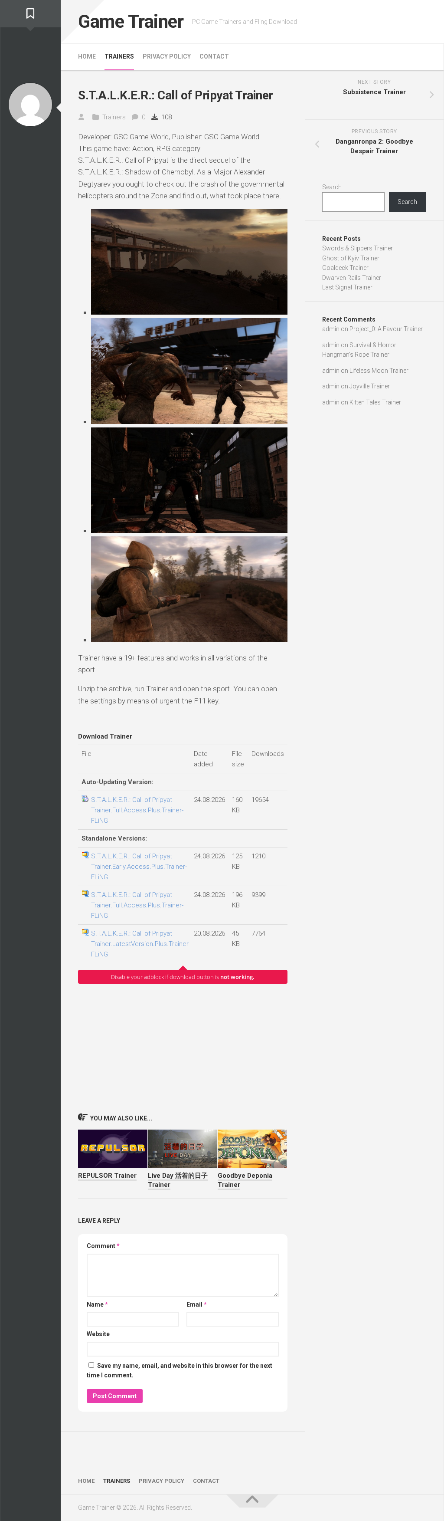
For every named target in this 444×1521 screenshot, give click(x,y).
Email (196, 1304)
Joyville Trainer (369, 386)
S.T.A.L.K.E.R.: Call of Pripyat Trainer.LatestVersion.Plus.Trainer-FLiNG (140, 944)
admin (331, 328)
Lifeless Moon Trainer (378, 370)
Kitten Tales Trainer (375, 402)
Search (332, 187)
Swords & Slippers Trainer (357, 248)
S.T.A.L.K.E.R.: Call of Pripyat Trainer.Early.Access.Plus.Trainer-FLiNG (139, 866)
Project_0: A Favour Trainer (386, 328)
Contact (214, 56)
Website (98, 1333)
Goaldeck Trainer (345, 267)
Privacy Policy (167, 56)
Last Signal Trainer (347, 287)
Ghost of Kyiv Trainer (350, 258)
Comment (103, 1245)
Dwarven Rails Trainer (351, 277)
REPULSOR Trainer (107, 1175)
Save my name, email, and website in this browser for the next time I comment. (179, 1370)
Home (87, 56)
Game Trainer (130, 21)
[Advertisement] (182, 1048)
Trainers (119, 56)
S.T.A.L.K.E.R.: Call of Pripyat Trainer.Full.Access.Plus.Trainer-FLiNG (137, 810)
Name (97, 1304)
